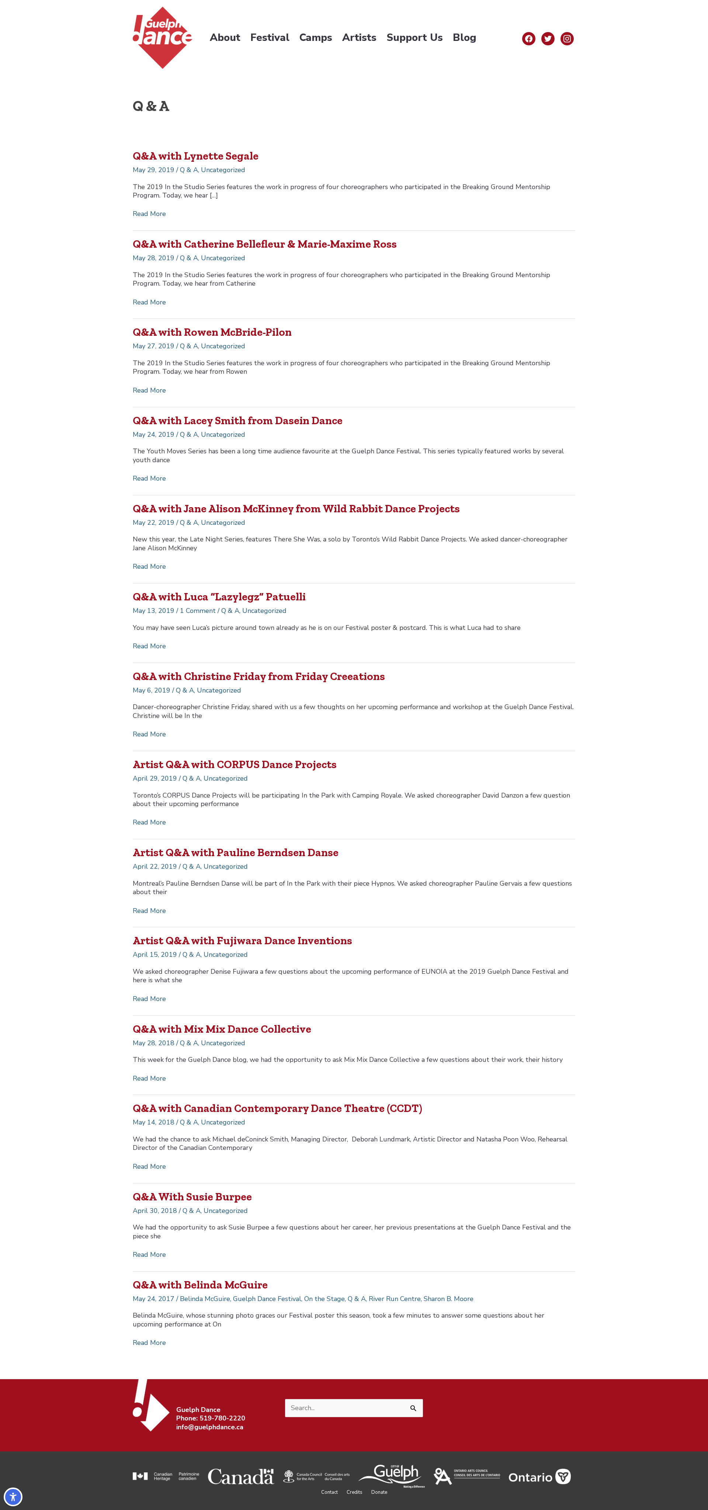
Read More (149, 214)
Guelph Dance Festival (267, 1298)
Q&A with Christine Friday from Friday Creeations (259, 676)
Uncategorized (223, 169)
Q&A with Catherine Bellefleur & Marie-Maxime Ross (265, 244)
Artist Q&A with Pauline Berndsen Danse (236, 852)
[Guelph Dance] (162, 37)
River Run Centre (395, 1298)
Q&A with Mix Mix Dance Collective (222, 1029)
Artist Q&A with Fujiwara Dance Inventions (242, 940)
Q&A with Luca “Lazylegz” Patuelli (219, 596)
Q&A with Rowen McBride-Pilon (212, 332)
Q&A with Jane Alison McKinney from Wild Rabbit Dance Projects (296, 508)
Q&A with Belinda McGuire (200, 1284)
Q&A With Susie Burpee (192, 1196)
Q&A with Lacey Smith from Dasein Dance (238, 420)
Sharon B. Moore (448, 1298)
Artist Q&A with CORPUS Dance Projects (235, 764)
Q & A (189, 169)
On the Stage (324, 1298)
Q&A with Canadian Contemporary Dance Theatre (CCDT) (277, 1108)
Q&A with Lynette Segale (195, 156)
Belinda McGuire (205, 1298)
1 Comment (198, 610)
